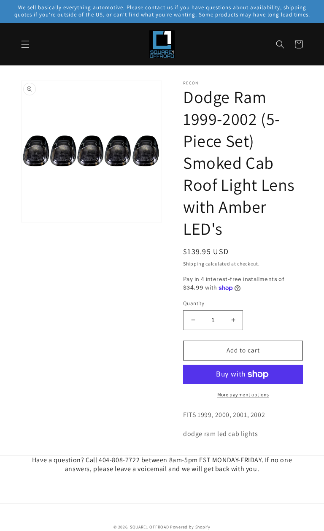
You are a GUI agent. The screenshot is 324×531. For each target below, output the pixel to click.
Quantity (193, 303)
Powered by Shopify (190, 527)
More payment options (243, 394)
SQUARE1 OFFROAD (149, 527)
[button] (25, 44)
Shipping (194, 263)
